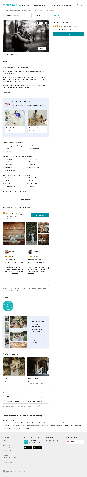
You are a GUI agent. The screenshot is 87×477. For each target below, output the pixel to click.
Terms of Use (6, 443)
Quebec (24, 10)
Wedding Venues (37, 5)
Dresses (58, 5)
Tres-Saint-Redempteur (35, 10)
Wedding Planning (15, 10)
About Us (5, 455)
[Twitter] (49, 441)
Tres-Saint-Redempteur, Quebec (65, 29)
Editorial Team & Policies (9, 457)
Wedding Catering (7, 423)
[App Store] (28, 448)
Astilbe (7, 378)
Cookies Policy (7, 448)
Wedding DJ (78, 425)
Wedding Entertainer (8, 425)
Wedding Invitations (20, 423)
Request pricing (69, 34)
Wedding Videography (33, 425)
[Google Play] (37, 448)
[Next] (46, 122)
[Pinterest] (53, 441)
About (6, 55)
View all (42, 48)
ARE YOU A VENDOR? (78, 2)
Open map (44, 398)
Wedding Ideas (66, 5)
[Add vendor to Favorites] (46, 23)
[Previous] (5, 122)
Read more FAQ (26, 199)
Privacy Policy (6, 445)
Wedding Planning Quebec (9, 406)
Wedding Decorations (56, 425)
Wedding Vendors (49, 5)
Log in (77, 5)
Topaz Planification (35, 128)
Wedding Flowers (20, 425)
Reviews (20, 55)
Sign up (82, 5)
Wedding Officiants (17, 428)
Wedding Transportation (69, 423)
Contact (5, 440)
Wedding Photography (45, 423)
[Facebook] (46, 441)
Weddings (5, 10)
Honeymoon (45, 425)
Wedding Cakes (69, 425)
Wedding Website (7, 462)
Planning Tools (27, 5)
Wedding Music (57, 423)
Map (28, 55)
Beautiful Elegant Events (14, 128)
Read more (6, 92)
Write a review (40, 215)
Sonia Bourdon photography (33, 380)
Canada (72, 441)
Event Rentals (6, 428)
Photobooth (28, 428)
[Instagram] (57, 441)
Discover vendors (35, 341)
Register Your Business (9, 453)
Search (56, 15)
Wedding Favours (32, 423)
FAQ (12, 55)
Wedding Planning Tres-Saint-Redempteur (28, 406)
